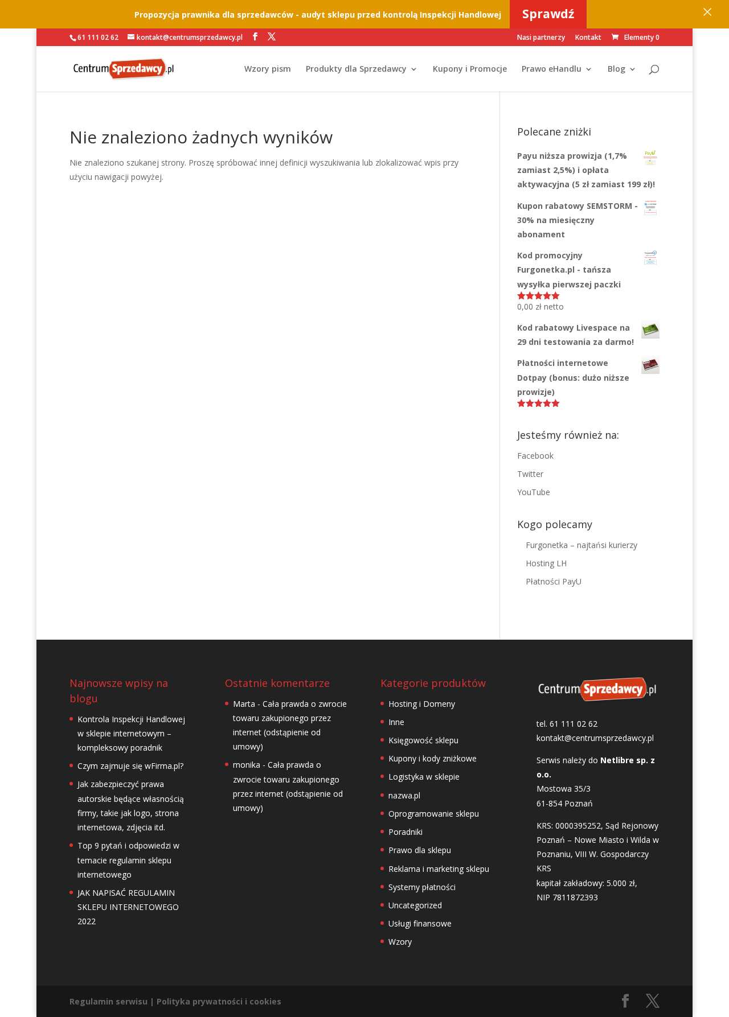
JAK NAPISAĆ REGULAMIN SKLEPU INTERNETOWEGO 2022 (128, 907)
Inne (396, 722)
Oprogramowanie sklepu (433, 813)
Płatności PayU (553, 581)
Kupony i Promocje (470, 69)
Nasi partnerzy (541, 38)
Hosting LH (546, 563)
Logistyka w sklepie (424, 776)
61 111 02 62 (97, 37)
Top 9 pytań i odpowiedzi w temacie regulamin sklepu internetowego (128, 859)
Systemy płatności (422, 887)
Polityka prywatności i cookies (219, 1001)
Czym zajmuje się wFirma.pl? (130, 765)
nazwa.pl (404, 795)
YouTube (533, 492)
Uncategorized (415, 905)
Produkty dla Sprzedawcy (356, 69)
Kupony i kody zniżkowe (432, 758)
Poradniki (405, 831)
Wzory (400, 941)
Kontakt (588, 38)
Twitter (530, 473)
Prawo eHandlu (551, 69)
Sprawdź (548, 14)
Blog (616, 69)
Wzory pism (267, 69)
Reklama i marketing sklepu (438, 868)
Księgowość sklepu (423, 740)
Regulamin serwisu (108, 1001)
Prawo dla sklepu (419, 850)
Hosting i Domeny (421, 703)
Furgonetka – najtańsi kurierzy (581, 545)
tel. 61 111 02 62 (566, 723)
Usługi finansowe (420, 923)
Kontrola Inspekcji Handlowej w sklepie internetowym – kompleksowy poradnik (131, 733)
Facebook (535, 455)
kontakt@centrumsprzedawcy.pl (595, 737)
